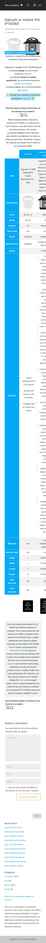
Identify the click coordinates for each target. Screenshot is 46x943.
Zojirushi (27, 74)
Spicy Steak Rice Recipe (14, 866)
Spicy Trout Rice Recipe (14, 844)
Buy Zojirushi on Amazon (28, 606)
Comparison (34, 29)
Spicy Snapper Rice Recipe (15, 849)
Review (7, 889)
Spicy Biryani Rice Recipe (14, 832)
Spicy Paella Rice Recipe (14, 836)
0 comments (9, 32)
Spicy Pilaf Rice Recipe (13, 827)
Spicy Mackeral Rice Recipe (15, 853)
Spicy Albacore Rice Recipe (15, 840)
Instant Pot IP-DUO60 (23, 84)
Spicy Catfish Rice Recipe (15, 857)
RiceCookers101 (12, 29)
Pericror (32, 939)
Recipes (8, 885)
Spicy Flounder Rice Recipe (15, 861)
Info (6, 881)
